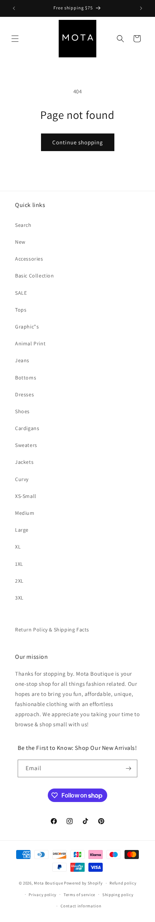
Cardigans (27, 428)
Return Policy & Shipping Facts (52, 629)
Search (23, 225)
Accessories (29, 258)
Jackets (24, 462)
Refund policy (122, 883)
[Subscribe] (128, 768)
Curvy (22, 479)
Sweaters (26, 445)
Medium (25, 513)
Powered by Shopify (83, 883)
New (20, 241)
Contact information (81, 906)
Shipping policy (118, 894)
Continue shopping (77, 142)
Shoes (22, 411)
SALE (21, 292)
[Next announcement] (141, 8)
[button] (15, 38)
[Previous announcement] (14, 8)
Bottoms (25, 377)
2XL (19, 580)
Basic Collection (34, 275)
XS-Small (25, 496)
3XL (19, 597)
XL (18, 546)
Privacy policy (42, 894)
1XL (19, 564)
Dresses (24, 394)
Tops (20, 309)
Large (22, 529)
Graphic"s (27, 326)
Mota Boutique (48, 883)
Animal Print (30, 343)
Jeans (22, 360)
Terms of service (79, 894)
